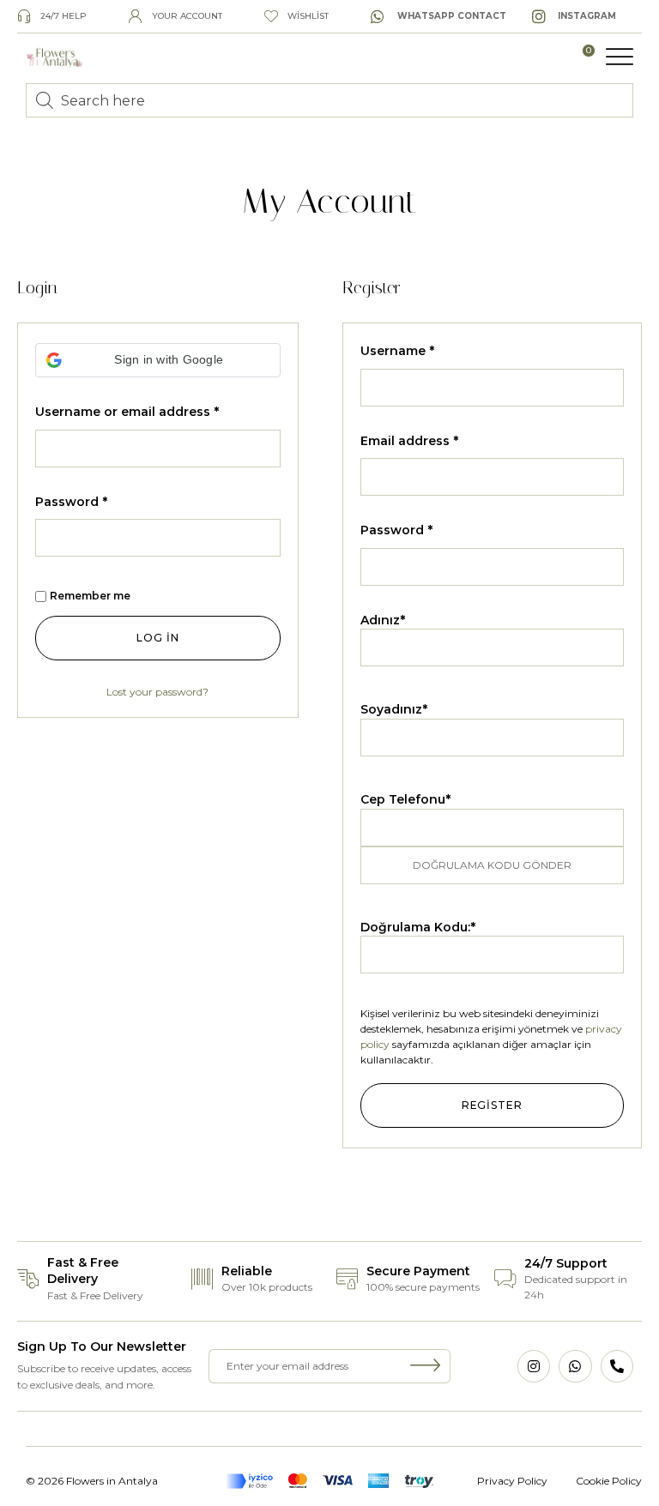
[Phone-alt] (617, 1366)
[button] (619, 56)
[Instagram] (533, 1366)
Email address (409, 441)
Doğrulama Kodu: (417, 927)
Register (492, 1105)
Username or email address (127, 411)
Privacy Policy (512, 1480)
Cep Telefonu (405, 799)
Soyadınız (393, 709)
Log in (157, 637)
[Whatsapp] (575, 1366)
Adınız (382, 620)
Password (71, 501)
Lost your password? (157, 691)
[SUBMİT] (426, 1366)
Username (397, 350)
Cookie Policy (609, 1480)
